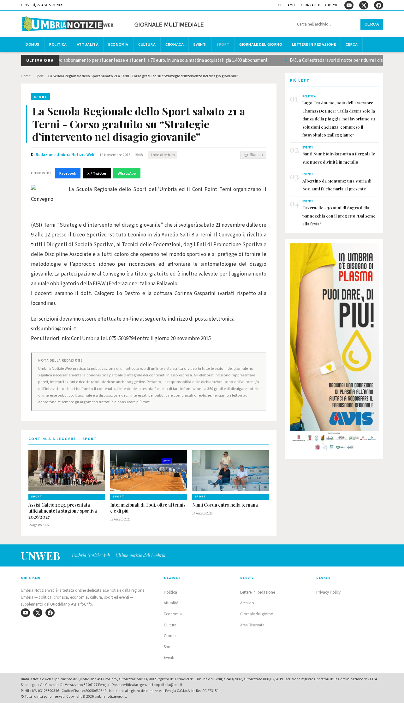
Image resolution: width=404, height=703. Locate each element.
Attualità (87, 44)
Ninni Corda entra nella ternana (225, 505)
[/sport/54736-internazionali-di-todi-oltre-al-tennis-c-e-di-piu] (148, 470)
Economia (118, 44)
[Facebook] (378, 5)
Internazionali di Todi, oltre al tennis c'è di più (148, 508)
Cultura (147, 44)
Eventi (200, 44)
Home (26, 76)
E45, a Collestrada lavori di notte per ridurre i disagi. (331, 60)
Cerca (372, 24)
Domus (32, 44)
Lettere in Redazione (314, 44)
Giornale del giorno (320, 5)
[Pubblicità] (334, 349)
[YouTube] (349, 5)
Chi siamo (286, 5)
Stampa (256, 155)
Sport (223, 44)
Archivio (247, 603)
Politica (58, 44)
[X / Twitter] (363, 5)
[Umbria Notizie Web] (114, 25)
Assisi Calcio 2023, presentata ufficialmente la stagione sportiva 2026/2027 (62, 511)
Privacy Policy (328, 592)
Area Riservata (252, 625)
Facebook (67, 173)
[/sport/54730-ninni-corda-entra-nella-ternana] (230, 470)
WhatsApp (127, 173)
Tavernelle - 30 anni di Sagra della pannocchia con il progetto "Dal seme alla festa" (338, 215)
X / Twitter (96, 173)
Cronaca (174, 44)
